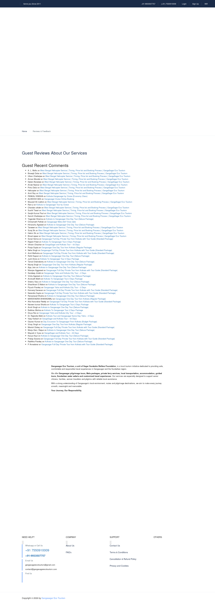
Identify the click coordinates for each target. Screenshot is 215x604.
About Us (70, 545)
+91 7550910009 (37, 550)
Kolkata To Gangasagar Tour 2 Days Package (61, 241)
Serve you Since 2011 (32, 3)
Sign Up (195, 3)
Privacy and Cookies (119, 565)
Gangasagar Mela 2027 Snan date (61, 221)
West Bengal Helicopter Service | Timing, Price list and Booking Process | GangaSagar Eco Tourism (82, 170)
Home (24, 131)
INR (206, 3)
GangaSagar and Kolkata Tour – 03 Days (62, 244)
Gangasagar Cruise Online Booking (59, 198)
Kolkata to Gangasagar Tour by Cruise (52, 204)
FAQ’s (68, 552)
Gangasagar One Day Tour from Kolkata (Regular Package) (67, 247)
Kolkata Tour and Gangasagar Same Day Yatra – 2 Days (70, 315)
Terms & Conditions (119, 552)
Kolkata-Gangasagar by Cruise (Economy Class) (66, 196)
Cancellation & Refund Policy (123, 559)
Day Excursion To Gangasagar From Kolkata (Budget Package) (70, 321)
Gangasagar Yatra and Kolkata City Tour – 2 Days (65, 273)
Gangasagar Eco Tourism (53, 598)
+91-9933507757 (148, 3)
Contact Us (115, 545)
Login (184, 3)
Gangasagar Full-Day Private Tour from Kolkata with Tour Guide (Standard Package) (77, 238)
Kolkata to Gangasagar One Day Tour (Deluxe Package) (69, 219)
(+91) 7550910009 (168, 3)
